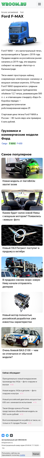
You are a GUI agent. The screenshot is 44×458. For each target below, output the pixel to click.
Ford (21, 12)
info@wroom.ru (7, 443)
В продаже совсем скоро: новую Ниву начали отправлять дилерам (21, 283)
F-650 (19, 143)
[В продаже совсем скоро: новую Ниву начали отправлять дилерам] (22, 267)
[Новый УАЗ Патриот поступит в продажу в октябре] (22, 235)
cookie (22, 455)
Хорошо (36, 454)
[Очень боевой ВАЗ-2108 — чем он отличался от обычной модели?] (22, 337)
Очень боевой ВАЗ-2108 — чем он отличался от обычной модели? (20, 354)
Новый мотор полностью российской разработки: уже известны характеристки (19, 318)
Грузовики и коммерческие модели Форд (19, 134)
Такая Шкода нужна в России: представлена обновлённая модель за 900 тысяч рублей (19, 411)
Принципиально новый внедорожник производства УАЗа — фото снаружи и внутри (19, 382)
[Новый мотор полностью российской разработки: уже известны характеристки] (22, 302)
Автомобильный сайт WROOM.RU (14, 440)
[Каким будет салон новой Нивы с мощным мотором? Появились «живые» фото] (22, 200)
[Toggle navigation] (39, 4)
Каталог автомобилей (9, 12)
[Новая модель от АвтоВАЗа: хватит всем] (22, 168)
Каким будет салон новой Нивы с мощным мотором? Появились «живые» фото (21, 216)
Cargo (4, 143)
